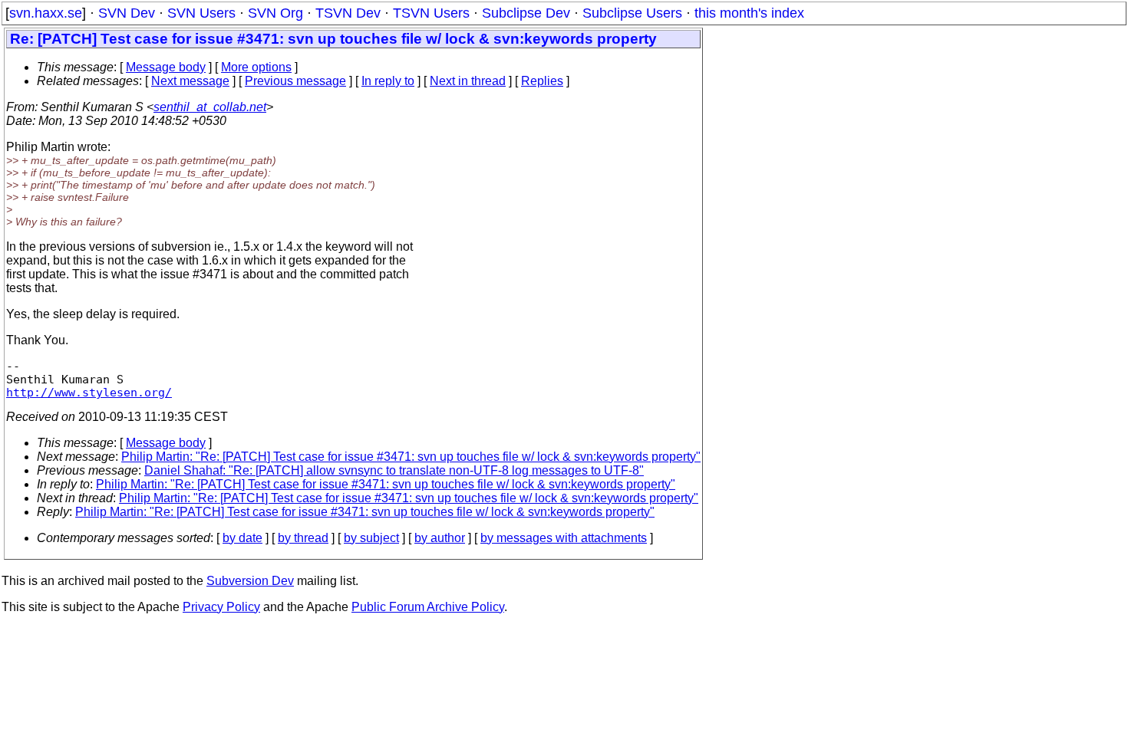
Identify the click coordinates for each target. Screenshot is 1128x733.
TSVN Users (431, 13)
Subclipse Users (632, 13)
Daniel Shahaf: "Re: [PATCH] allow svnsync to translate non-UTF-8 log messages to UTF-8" (394, 470)
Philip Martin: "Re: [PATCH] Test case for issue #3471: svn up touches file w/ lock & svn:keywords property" (411, 456)
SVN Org (275, 13)
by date (242, 537)
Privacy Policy (221, 606)
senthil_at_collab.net (209, 106)
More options (256, 67)
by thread (303, 537)
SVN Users (201, 13)
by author (439, 537)
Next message (190, 80)
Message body (166, 67)
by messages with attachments (563, 537)
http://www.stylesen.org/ (89, 392)
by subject (371, 537)
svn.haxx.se (45, 13)
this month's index (749, 13)
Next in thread (468, 80)
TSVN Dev (348, 13)
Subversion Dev (250, 580)
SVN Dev (126, 13)
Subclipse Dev (526, 13)
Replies (542, 80)
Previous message (295, 80)
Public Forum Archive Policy (427, 606)
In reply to (387, 80)
